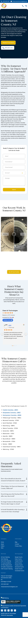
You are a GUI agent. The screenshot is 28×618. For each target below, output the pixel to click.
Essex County (18, 559)
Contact (17, 544)
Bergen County (18, 557)
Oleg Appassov (13, 325)
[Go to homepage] (4, 6)
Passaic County (19, 565)
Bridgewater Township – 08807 (12, 412)
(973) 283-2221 (5, 584)
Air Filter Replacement (6, 565)
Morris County (18, 563)
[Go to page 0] (11, 345)
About (2, 544)
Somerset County (19, 567)
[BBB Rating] (5, 598)
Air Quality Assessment (6, 567)
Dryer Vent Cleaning (6, 561)
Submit (14, 189)
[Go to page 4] (16, 345)
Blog (16, 542)
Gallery (2, 546)
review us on (7, 320)
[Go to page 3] (15, 345)
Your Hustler (10, 615)
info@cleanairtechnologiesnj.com (9, 586)
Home (2, 542)
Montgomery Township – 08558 (12, 415)
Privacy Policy (18, 546)
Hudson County (19, 561)
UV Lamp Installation (6, 563)
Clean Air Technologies (10, 310)
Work (2, 548)
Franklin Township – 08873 (10, 410)
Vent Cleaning (4, 559)
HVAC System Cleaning (7, 568)
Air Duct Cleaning (5, 557)
